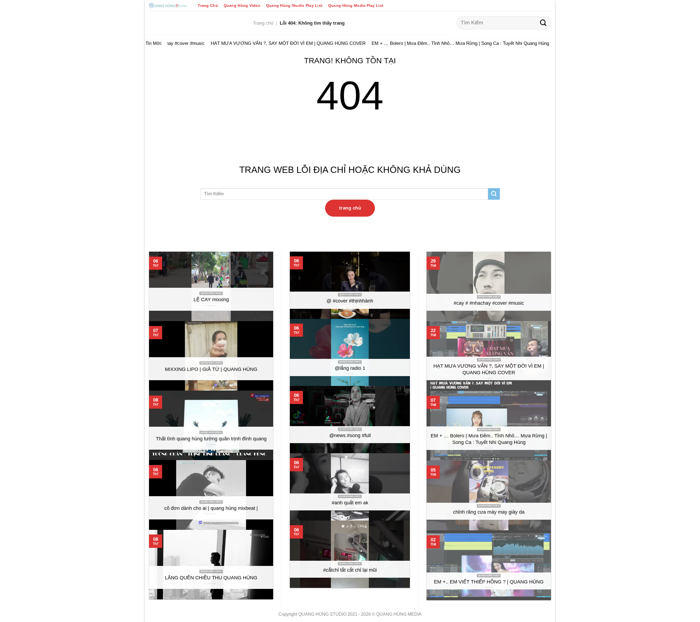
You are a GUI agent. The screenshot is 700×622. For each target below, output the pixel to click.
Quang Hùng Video (242, 5)
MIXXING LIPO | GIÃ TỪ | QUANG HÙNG (211, 369)
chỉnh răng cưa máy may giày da (488, 512)
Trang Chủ (208, 5)
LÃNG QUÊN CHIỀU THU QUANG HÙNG (211, 577)
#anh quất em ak (350, 502)
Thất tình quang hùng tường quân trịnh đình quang (211, 438)
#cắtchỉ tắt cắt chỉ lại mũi (350, 570)
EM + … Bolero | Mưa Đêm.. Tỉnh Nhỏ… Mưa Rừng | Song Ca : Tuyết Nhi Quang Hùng (453, 43)
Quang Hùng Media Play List (355, 5)
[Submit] (543, 22)
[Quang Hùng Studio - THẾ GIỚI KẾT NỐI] (168, 5)
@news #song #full (350, 435)
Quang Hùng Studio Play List (294, 5)
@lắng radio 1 (350, 368)
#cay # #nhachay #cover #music (489, 303)
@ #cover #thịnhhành (349, 301)
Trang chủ (263, 23)
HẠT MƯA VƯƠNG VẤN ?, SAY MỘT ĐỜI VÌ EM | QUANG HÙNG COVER (281, 43)
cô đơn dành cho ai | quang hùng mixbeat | (211, 508)
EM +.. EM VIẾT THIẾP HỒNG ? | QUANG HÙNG (489, 582)
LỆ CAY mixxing (211, 299)
